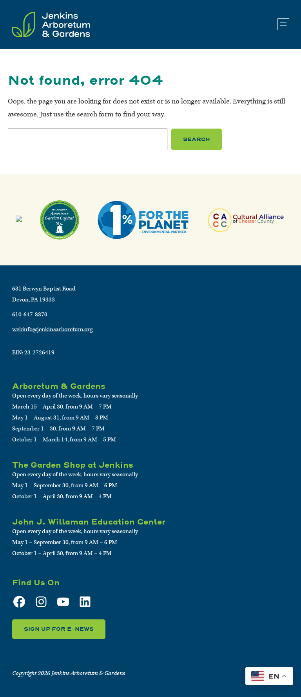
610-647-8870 (29, 314)
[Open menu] (283, 24)
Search (196, 139)
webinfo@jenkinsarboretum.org (52, 329)
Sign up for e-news (59, 629)
